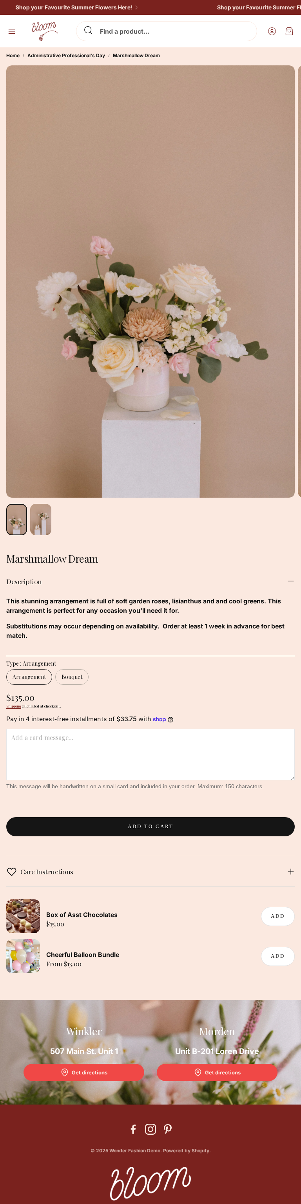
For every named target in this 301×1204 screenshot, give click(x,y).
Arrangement (29, 677)
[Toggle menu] (11, 31)
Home (13, 55)
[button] (166, 31)
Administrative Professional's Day (66, 55)
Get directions (89, 1072)
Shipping (13, 706)
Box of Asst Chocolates (82, 915)
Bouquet (72, 677)
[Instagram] (150, 1129)
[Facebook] (133, 1129)
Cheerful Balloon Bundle (82, 955)
